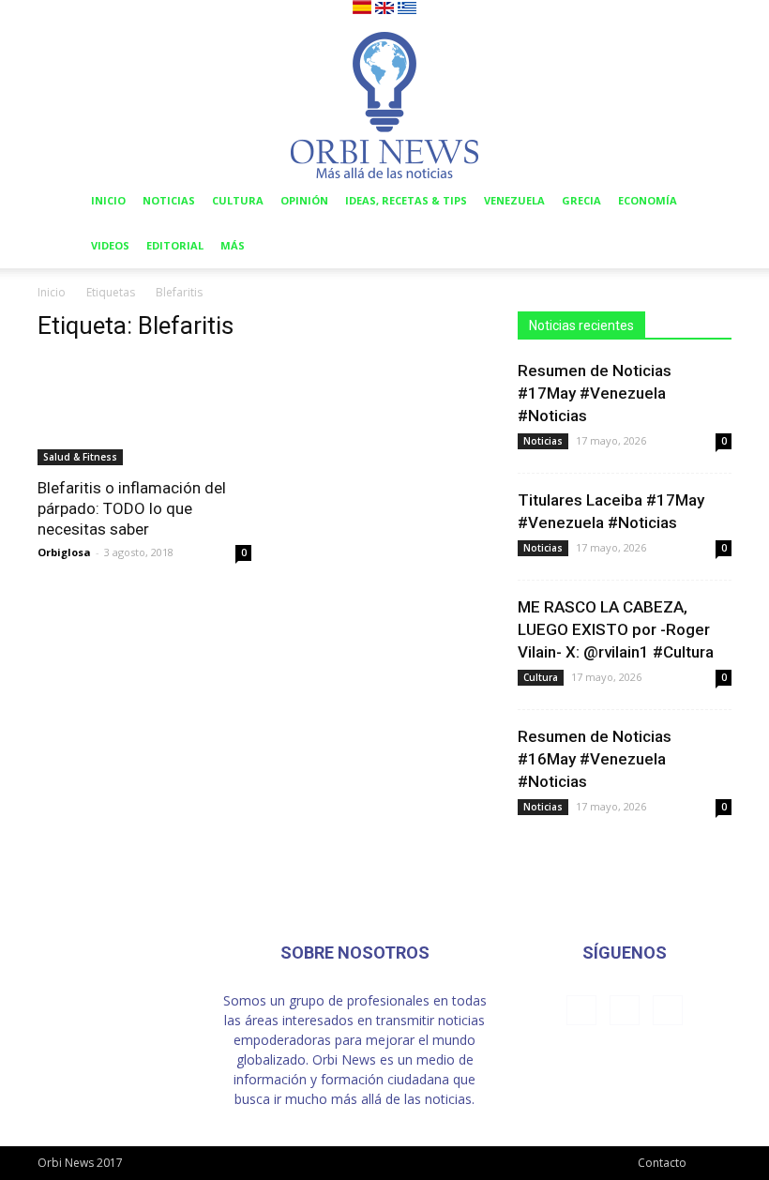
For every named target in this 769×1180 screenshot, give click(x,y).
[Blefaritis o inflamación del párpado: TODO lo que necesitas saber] (144, 412)
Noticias (169, 200)
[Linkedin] (625, 1010)
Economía (647, 200)
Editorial (175, 245)
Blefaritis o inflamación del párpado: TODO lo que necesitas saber (132, 508)
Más (232, 245)
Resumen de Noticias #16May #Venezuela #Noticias (594, 759)
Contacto (662, 1163)
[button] (708, 201)
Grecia (581, 200)
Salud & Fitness (80, 456)
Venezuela (514, 200)
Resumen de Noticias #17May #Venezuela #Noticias (594, 393)
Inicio (108, 200)
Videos (110, 245)
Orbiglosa (64, 552)
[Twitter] (668, 1010)
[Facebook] (581, 1010)
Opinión (304, 200)
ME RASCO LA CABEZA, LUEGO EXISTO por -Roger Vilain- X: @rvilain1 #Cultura (616, 629)
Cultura (238, 200)
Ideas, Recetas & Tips (406, 200)
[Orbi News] (384, 99)
